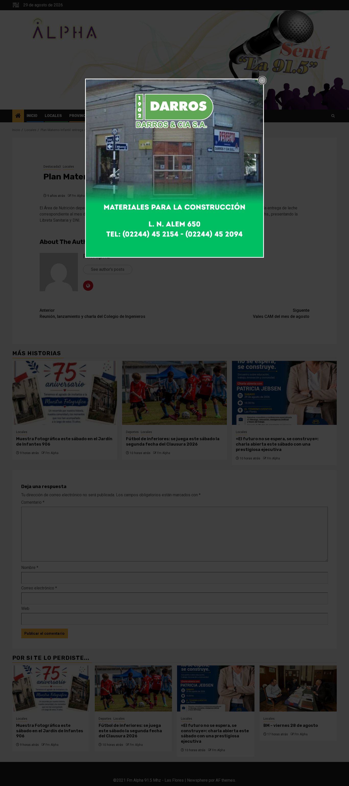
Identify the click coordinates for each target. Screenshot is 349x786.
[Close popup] (262, 80)
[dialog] (174, 168)
